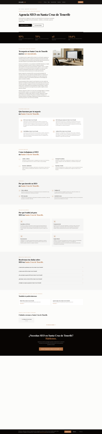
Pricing (45, 2)
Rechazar (74, 431)
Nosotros (59, 2)
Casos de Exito (53, 2)
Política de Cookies (43, 432)
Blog (48, 2)
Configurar (81, 431)
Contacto (63, 2)
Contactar (80, 2)
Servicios (39, 2)
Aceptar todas (67, 431)
